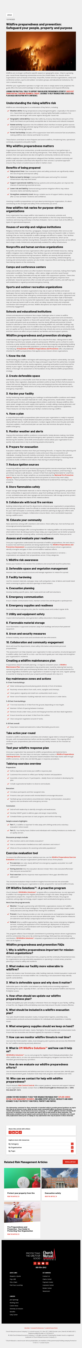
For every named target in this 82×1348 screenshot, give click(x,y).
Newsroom (46, 1291)
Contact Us (46, 1276)
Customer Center (48, 1285)
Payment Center (48, 1282)
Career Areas (14, 1305)
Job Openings (14, 1299)
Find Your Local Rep (16, 1285)
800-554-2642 (41, 1267)
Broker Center (47, 1288)
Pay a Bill (13, 1279)
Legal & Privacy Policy (51, 1328)
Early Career (14, 1314)
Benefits (12, 1311)
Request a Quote (15, 1276)
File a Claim (13, 1282)
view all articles (70, 1162)
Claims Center (47, 1279)
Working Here (14, 1302)
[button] (41, 1144)
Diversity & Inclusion (16, 1308)
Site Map (27, 1328)
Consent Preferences (37, 1328)
